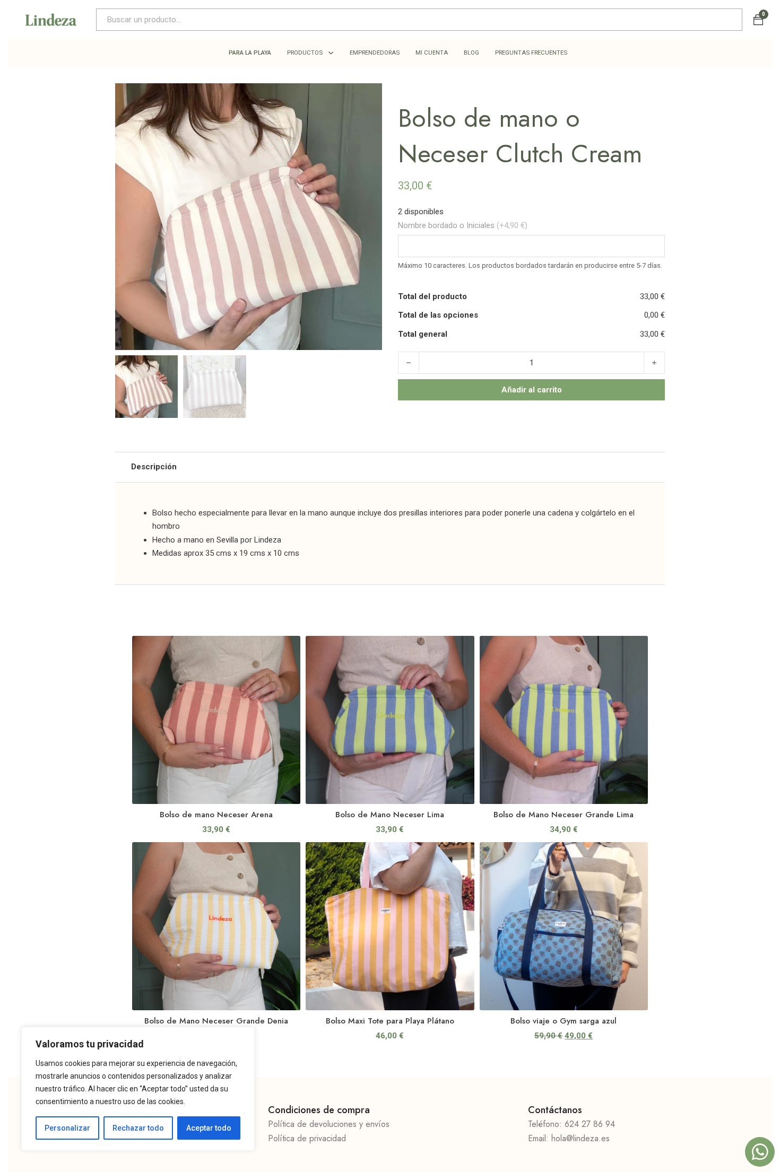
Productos (305, 52)
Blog (471, 52)
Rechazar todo (138, 1128)
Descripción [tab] (154, 466)
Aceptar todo (208, 1128)
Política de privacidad (307, 1138)
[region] (138, 1089)
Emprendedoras (375, 52)
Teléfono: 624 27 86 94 (571, 1124)
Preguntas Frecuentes (531, 52)
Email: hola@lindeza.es (569, 1138)
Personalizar (67, 1128)
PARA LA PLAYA (250, 52)
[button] (367, 97)
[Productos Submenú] (331, 53)
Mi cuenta (431, 52)
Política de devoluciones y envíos (328, 1124)
